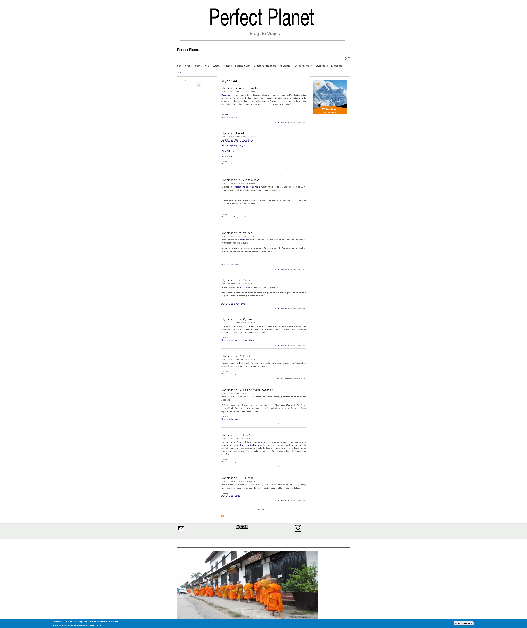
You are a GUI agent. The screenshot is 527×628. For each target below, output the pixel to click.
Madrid (243, 217)
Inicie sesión (285, 122)
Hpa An (244, 340)
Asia (207, 65)
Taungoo (237, 495)
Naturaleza (285, 65)
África (187, 65)
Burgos (249, 217)
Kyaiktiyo (237, 340)
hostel (242, 239)
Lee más (276, 122)
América (198, 65)
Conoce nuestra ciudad (265, 65)
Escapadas (336, 65)
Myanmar (224, 117)
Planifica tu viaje (242, 65)
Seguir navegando (463, 623)
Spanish (347, 58)
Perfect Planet (188, 49)
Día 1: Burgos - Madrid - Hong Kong (237, 140)
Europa (216, 65)
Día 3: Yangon (227, 150)
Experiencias (321, 65)
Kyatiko (236, 303)
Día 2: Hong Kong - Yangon (233, 145)
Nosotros (227, 65)
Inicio (179, 65)
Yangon (236, 217)
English (347, 60)
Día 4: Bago (226, 156)
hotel (228, 332)
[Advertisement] (197, 137)
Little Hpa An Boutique (251, 445)
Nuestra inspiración (303, 65)
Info (235, 117)
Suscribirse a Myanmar (222, 516)
